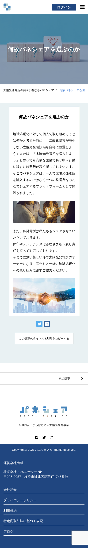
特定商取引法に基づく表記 (23, 521)
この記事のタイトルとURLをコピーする (44, 338)
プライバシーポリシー (20, 500)
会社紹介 (10, 489)
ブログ (8, 531)
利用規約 (10, 510)
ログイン (64, 7)
